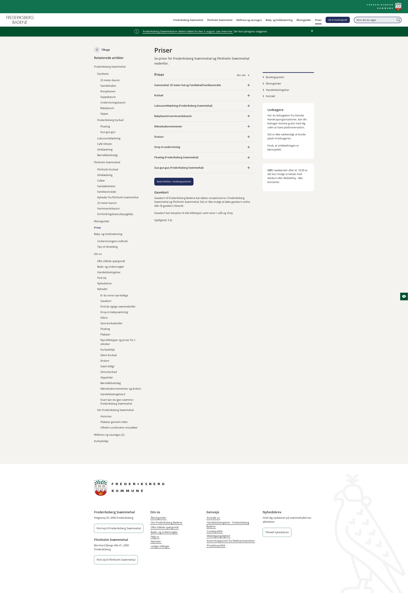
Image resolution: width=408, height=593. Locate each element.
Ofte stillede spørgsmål (111, 261)
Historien (106, 416)
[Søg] (398, 20)
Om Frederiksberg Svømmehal (115, 410)
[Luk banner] (312, 31)
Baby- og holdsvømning (108, 234)
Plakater (105, 334)
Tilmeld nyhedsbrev (277, 532)
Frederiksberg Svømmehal (110, 66)
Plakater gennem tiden (114, 422)
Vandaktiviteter (106, 186)
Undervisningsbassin (113, 102)
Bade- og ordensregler (110, 266)
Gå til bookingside (337, 19)
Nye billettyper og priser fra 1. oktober (118, 342)
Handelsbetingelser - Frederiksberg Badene (227, 524)
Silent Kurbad (108, 355)
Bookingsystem (275, 77)
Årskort (104, 360)
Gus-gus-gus (107, 132)
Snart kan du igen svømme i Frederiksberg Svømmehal (117, 402)
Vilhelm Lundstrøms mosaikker (119, 427)
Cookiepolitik (214, 531)
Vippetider (106, 377)
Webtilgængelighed (218, 536)
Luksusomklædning (108, 138)
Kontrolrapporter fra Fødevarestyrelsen (231, 540)
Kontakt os (213, 518)
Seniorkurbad (108, 372)
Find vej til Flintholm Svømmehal (116, 559)
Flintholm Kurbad (107, 169)
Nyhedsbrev (104, 283)
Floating (105, 126)
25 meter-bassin (110, 80)
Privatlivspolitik (216, 545)
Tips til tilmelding (107, 247)
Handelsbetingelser (109, 272)
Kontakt (270, 96)
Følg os (155, 536)
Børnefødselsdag (107, 155)
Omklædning (105, 149)
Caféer (101, 180)
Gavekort (105, 301)
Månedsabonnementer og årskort (120, 388)
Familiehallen (108, 86)
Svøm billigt (107, 366)
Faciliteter (103, 74)
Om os (98, 254)
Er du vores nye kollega (114, 295)
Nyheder (102, 289)
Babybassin (107, 108)
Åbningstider (101, 221)
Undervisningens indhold (112, 241)
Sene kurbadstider (111, 323)
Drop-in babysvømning (114, 312)
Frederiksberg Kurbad (110, 120)
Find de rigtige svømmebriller (118, 306)
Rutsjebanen (108, 91)
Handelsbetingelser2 (112, 394)
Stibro (104, 317)
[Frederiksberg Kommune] (384, 6)
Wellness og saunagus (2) (109, 434)
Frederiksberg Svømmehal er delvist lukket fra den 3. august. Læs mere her (188, 31)
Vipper (104, 113)
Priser (97, 227)
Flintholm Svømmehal (107, 162)
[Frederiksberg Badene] (20, 19)
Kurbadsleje (107, 349)
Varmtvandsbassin (108, 208)
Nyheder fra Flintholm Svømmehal (117, 197)
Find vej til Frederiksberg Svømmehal (119, 528)
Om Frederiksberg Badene (166, 522)
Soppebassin (108, 97)
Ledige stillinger (160, 546)
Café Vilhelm (104, 144)
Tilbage (105, 49)
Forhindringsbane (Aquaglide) (115, 214)
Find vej (101, 278)
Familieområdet (106, 192)
